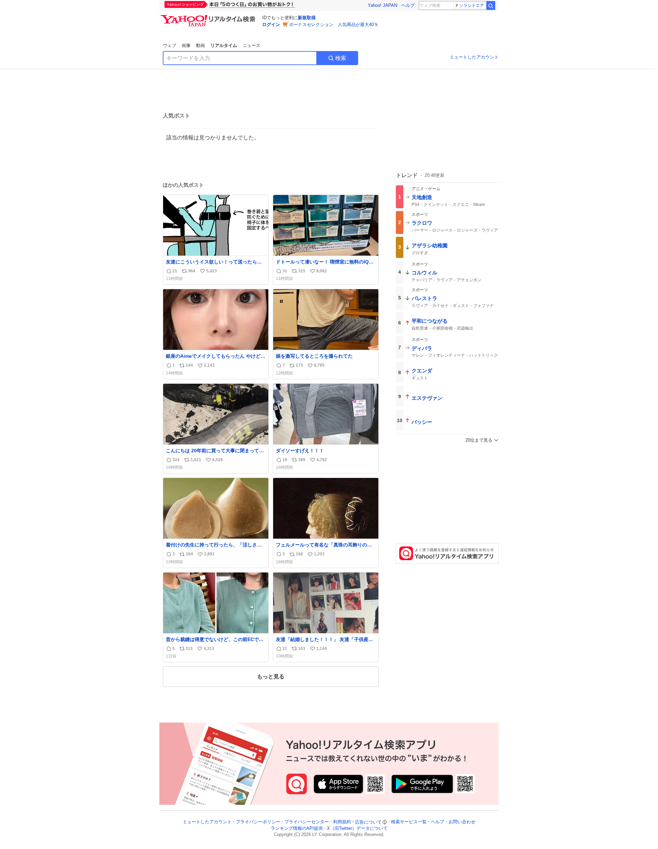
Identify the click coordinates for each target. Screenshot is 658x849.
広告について (368, 822)
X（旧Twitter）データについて (357, 828)
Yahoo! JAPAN (382, 5)
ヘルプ (408, 5)
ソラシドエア (471, 5)
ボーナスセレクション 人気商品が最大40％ (333, 24)
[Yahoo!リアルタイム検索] (209, 17)
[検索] (490, 5)
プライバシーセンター (306, 822)
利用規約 (342, 822)
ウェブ (169, 45)
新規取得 (307, 17)
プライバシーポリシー (258, 822)
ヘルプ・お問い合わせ (453, 822)
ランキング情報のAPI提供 (297, 828)
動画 (200, 45)
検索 (340, 58)
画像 (186, 45)
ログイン (271, 24)
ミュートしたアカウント (474, 57)
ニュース (251, 45)
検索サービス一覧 (409, 822)
